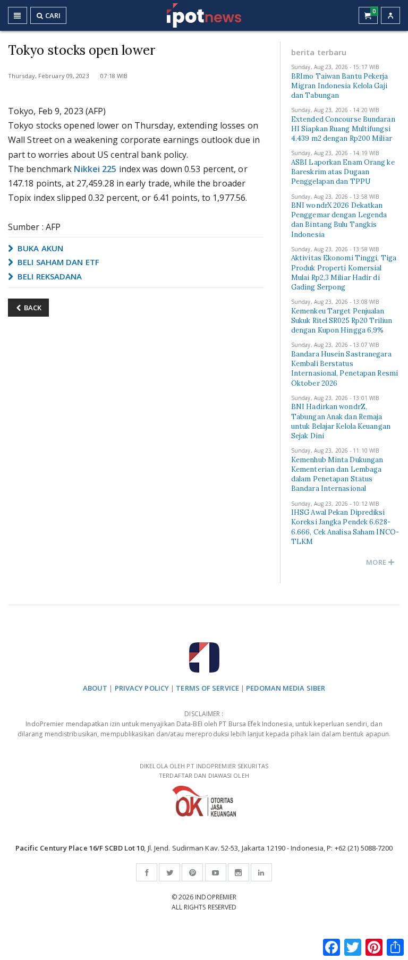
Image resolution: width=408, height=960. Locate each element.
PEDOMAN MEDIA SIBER (285, 688)
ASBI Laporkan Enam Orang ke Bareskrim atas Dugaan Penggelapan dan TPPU (343, 172)
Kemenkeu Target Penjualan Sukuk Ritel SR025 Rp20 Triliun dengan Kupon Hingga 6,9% (341, 321)
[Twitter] (169, 872)
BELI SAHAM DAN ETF (57, 262)
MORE (377, 562)
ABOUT (95, 688)
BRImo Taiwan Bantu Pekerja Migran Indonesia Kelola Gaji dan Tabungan (339, 86)
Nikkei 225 (95, 169)
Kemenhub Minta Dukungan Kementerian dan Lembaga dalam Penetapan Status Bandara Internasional (337, 474)
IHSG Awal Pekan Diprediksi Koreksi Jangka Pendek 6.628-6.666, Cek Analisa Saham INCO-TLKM (345, 527)
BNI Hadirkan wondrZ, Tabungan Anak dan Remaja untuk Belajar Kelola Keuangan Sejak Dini (340, 421)
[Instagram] (238, 872)
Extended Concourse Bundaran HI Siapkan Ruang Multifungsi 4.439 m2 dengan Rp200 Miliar (343, 129)
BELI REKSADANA (48, 276)
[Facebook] (146, 872)
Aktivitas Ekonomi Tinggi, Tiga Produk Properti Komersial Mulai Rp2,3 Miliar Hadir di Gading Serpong (343, 272)
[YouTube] (215, 872)
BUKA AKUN (39, 248)
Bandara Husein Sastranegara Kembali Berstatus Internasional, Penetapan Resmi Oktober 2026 (344, 369)
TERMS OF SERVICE (207, 688)
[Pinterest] (192, 872)
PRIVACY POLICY (142, 688)
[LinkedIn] (261, 872)
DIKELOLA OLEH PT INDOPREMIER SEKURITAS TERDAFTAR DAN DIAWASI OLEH (204, 771)
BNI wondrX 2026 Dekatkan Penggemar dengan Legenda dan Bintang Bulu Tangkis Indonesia (339, 220)
